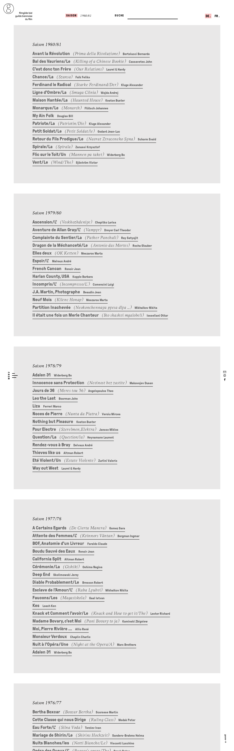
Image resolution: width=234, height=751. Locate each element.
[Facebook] (225, 380)
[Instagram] (225, 375)
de (208, 16)
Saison (71, 15)
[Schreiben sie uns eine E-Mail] (225, 371)
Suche (119, 15)
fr (217, 16)
